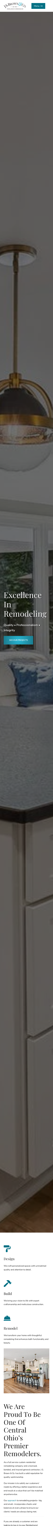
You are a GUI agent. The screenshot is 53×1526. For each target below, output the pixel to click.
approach (12, 1500)
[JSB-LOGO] (15, 3)
